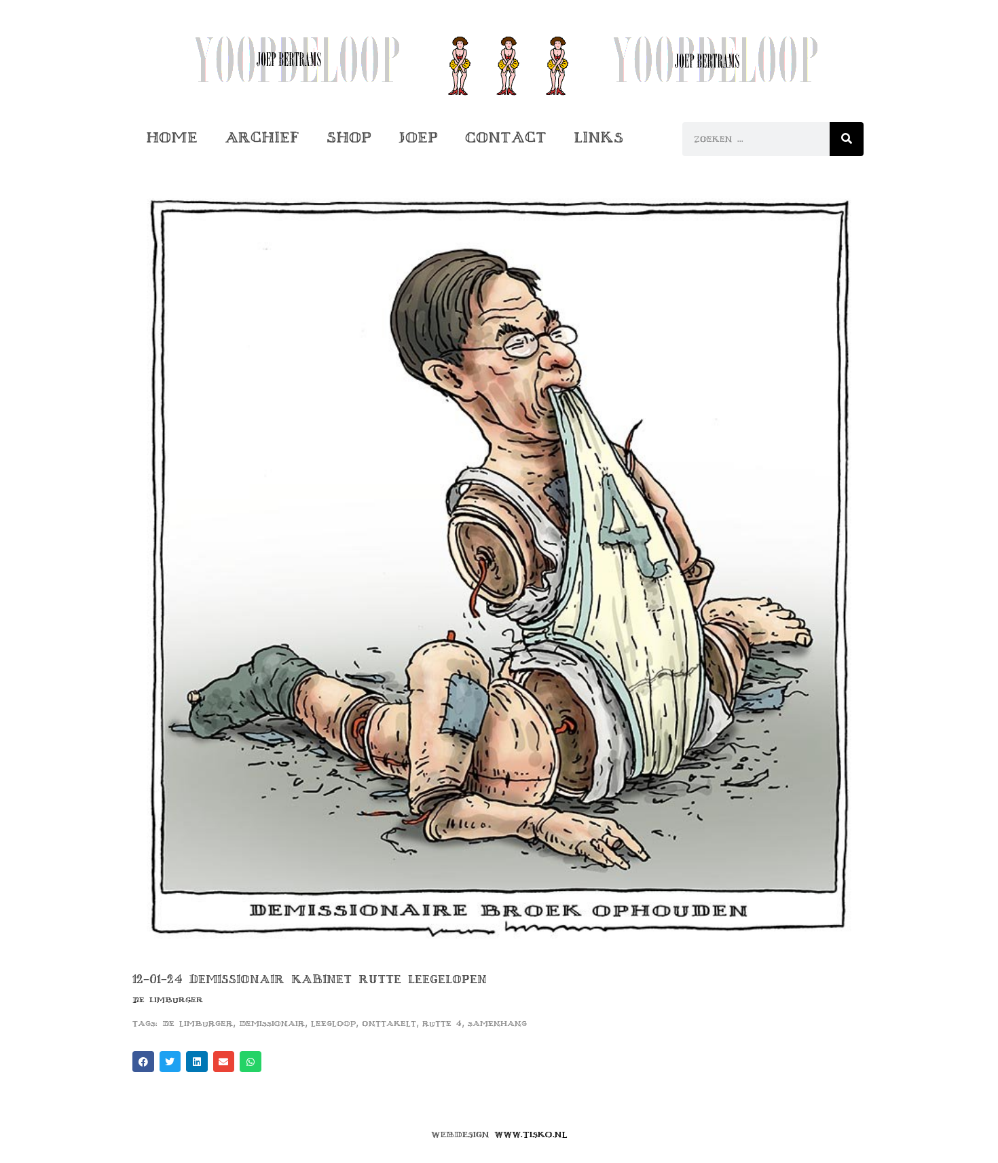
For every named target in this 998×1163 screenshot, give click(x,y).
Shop (349, 137)
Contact (506, 137)
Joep (418, 137)
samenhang (497, 1023)
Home (172, 137)
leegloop (333, 1023)
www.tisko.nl (531, 1134)
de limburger (197, 1023)
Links (598, 137)
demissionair (272, 1023)
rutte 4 (442, 1023)
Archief (262, 137)
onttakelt (389, 1023)
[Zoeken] (847, 139)
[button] (143, 1062)
